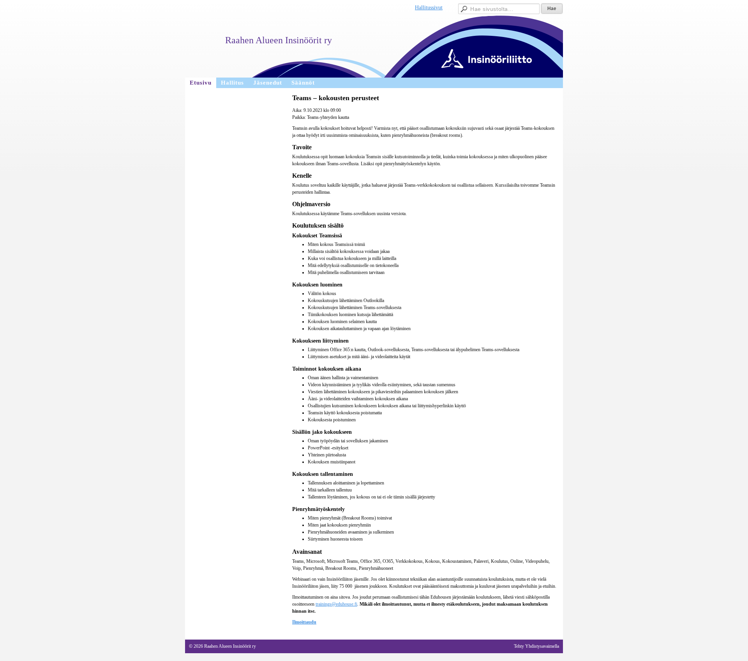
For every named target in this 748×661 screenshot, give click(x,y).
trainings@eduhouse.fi (336, 604)
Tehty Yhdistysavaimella (536, 646)
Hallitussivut (429, 8)
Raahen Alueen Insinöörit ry (278, 40)
